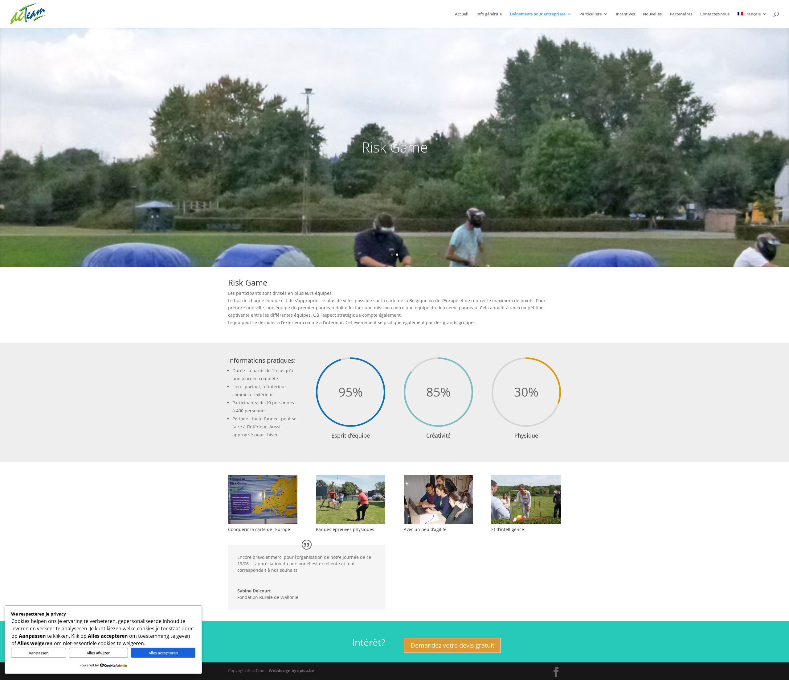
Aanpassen (39, 653)
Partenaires (681, 14)
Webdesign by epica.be (291, 670)
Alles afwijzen (99, 653)
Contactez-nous (715, 14)
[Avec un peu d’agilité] (438, 522)
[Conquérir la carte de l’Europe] (262, 522)
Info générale (489, 14)
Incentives (625, 14)
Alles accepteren (163, 653)
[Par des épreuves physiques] (350, 522)
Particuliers (590, 14)
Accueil (461, 14)
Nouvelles (652, 14)
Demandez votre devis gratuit (452, 645)
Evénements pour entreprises (537, 14)
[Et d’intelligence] (526, 522)
